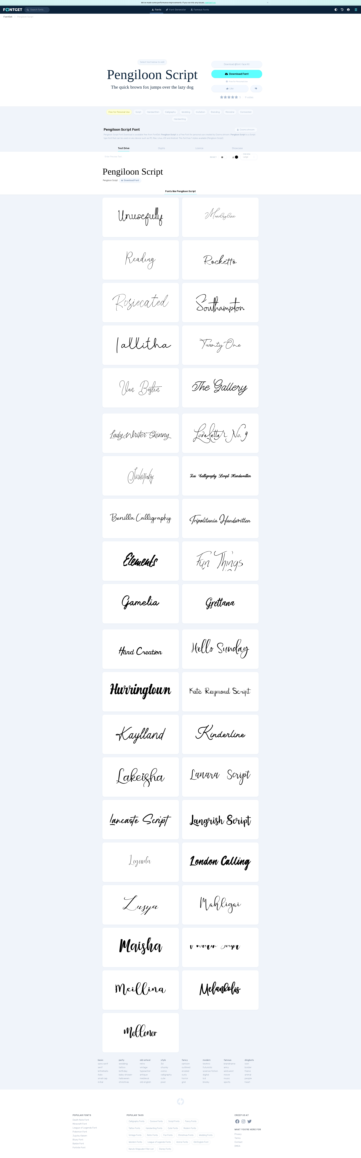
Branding (215, 112)
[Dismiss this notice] (267, 3)
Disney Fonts (165, 1149)
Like (231, 88)
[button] (336, 10)
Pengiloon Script (168, 134)
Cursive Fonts (156, 1121)
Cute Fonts (173, 1128)
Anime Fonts (182, 1142)
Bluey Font (78, 1139)
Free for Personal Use (119, 112)
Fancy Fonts (190, 1121)
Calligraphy (170, 112)
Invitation (200, 112)
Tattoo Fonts (134, 1128)
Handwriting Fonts (154, 1128)
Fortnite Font (79, 1147)
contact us (210, 3)
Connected (245, 112)
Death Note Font (81, 1120)
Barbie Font (78, 1143)
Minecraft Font (80, 1124)
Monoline (230, 112)
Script (138, 112)
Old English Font (201, 1142)
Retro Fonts (152, 1135)
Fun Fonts (168, 1135)
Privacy (238, 1134)
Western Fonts (135, 1142)
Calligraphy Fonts (136, 1121)
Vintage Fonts (135, 1135)
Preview (246, 154)
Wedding (186, 112)
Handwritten (153, 112)
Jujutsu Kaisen (80, 1135)
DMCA (237, 1146)
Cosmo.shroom (247, 129)
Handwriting (180, 119)
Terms (238, 1138)
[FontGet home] (12, 10)
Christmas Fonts (185, 1135)
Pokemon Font (80, 1131)
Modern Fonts (190, 1128)
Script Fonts (174, 1121)
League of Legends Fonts (159, 1142)
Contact (238, 1142)
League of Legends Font (85, 1128)
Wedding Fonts (206, 1135)
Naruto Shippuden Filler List (141, 1149)
